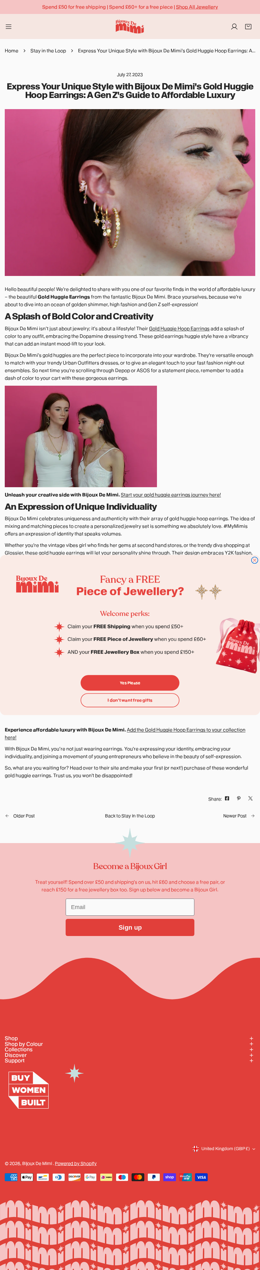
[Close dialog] (254, 560)
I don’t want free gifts (129, 700)
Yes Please (130, 683)
